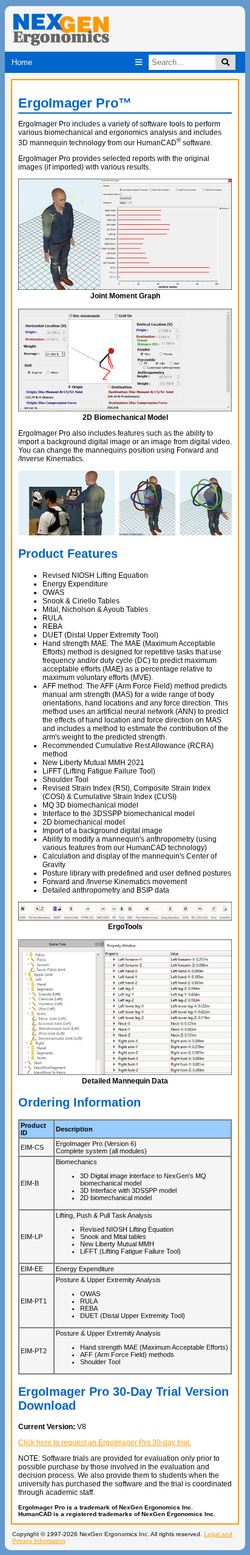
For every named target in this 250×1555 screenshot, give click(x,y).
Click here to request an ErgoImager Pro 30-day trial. (104, 1442)
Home (22, 62)
